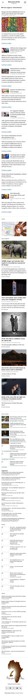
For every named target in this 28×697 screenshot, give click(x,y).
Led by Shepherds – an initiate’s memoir (17, 580)
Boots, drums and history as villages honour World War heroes (14, 626)
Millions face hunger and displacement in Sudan (18, 49)
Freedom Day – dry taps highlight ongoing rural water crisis (13, 488)
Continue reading (6, 43)
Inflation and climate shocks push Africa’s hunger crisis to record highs (18, 455)
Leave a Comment (6, 276)
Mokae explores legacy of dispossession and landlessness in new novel (18, 574)
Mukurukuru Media (14, 2)
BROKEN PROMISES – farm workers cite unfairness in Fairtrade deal (11, 631)
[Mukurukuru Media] (14, 682)
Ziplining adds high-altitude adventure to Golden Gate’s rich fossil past (17, 447)
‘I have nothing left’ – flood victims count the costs (14, 622)
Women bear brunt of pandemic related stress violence (14, 175)
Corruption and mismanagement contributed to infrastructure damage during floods (13, 519)
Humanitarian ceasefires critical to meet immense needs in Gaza (18, 70)
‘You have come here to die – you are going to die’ (18, 547)
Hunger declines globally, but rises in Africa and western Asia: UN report (13, 13)
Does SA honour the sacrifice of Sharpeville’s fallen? (12, 503)
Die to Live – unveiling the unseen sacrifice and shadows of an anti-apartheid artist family (18, 529)
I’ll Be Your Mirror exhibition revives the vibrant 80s (13, 339)
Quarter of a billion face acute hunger (17, 90)
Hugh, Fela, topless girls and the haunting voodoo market (18, 554)
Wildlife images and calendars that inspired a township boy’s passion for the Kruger (13, 263)
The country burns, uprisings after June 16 (17, 534)
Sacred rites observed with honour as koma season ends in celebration (13, 369)
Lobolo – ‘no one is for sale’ (16, 566)
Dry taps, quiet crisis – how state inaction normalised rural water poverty (11, 514)
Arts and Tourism (13, 420)
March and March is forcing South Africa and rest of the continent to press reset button (14, 478)
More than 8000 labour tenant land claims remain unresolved (17, 439)
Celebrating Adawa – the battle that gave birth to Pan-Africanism (14, 509)
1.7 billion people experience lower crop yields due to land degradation (14, 646)
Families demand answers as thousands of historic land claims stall (18, 425)
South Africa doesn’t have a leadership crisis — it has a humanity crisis (13, 483)
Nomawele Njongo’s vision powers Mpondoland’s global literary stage (17, 432)
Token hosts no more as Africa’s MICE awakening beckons (14, 612)
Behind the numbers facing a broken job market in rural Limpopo (17, 463)
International (5, 459)
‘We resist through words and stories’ (17, 586)
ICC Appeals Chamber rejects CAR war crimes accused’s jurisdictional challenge (17, 113)
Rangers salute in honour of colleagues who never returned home (14, 602)
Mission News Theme (9, 693)
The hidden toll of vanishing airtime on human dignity (13, 498)
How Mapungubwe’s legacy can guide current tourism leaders (12, 636)
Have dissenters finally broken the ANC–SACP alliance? (13, 493)
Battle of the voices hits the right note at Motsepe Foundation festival (14, 398)
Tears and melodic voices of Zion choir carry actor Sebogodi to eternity (14, 298)
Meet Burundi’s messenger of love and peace (17, 195)
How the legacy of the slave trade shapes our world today (18, 417)
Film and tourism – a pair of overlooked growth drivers (13, 652)
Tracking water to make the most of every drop (17, 156)
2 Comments (5, 309)
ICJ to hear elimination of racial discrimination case (12, 136)
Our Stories (21, 420)
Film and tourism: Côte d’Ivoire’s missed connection (11, 617)
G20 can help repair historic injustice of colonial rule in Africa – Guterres (13, 641)
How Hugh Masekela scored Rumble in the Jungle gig (17, 560)
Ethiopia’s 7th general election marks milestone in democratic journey (14, 607)
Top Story (19, 443)
